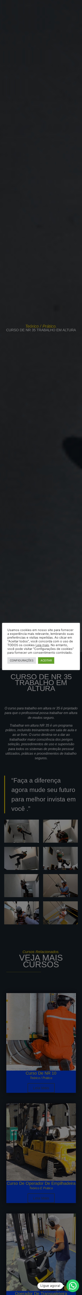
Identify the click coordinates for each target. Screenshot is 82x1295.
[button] (72, 1285)
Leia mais (42, 645)
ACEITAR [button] (46, 660)
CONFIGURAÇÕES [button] (21, 660)
